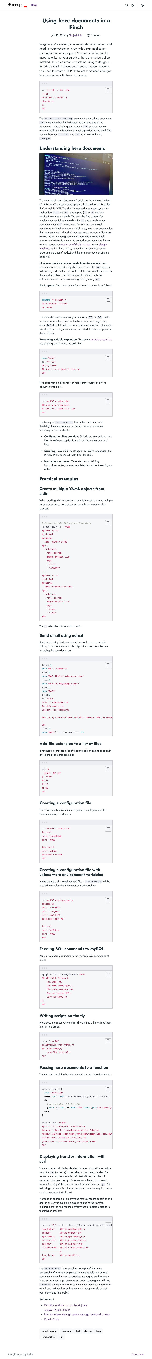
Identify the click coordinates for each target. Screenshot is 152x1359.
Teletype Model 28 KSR (57, 1310)
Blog (34, 5)
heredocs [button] (66, 1331)
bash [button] (98, 1331)
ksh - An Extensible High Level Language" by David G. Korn (77, 1315)
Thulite (30, 1354)
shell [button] (77, 1331)
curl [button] (61, 1337)
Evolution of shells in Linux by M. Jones (65, 1305)
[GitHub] (142, 5)
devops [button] (88, 1331)
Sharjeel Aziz (75, 35)
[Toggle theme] (133, 5)
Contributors (138, 1354)
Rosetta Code (51, 1319)
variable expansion (100, 339)
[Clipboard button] (108, 90)
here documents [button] (49, 1331)
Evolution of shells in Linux (76, 245)
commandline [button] (48, 1337)
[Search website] (127, 5)
